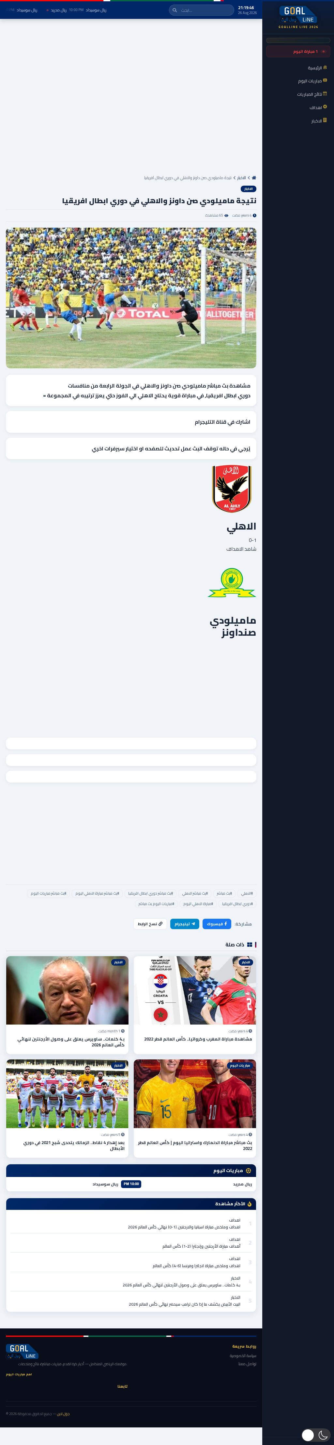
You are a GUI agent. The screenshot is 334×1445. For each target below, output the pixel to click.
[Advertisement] (131, 100)
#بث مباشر (224, 893)
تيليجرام (182, 924)
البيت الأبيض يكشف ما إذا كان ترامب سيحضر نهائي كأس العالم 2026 (184, 1304)
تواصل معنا (247, 1363)
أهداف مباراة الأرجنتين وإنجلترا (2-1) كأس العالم (201, 1246)
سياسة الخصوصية (243, 1355)
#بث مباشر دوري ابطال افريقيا (150, 893)
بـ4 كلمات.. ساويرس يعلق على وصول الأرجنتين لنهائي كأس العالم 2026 (71, 1042)
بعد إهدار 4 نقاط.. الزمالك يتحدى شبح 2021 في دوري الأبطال (74, 1145)
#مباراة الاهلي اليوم (198, 903)
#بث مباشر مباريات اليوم (48, 893)
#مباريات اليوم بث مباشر (156, 903)
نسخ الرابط (147, 924)
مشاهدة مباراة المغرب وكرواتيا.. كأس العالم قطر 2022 (198, 1039)
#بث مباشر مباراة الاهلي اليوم (97, 893)
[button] (316, 1435)
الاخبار (241, 178)
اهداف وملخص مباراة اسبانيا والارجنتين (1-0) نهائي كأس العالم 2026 (184, 1227)
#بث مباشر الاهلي (195, 893)
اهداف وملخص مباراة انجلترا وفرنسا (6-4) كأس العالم (196, 1266)
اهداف (234, 1220)
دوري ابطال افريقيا (228, 395)
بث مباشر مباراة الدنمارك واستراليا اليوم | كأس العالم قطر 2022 (195, 1145)
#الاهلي (247, 893)
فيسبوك (215, 924)
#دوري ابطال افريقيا (237, 903)
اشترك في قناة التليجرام (222, 422)
